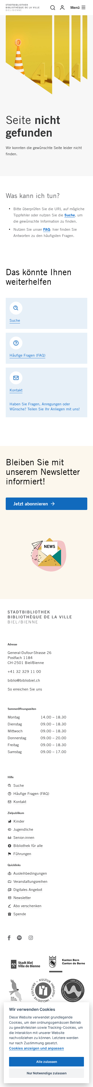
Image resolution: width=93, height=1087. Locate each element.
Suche (69, 214)
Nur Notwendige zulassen (47, 1073)
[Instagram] (31, 938)
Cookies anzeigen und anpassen (36, 1048)
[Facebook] (9, 937)
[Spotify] (19, 938)
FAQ (46, 229)
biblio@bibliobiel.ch (24, 680)
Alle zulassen (46, 1062)
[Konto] (62, 7)
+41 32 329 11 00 (24, 671)
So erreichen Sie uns (25, 689)
